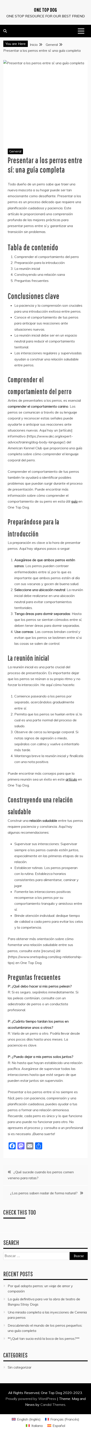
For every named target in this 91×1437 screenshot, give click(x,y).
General (15, 151)
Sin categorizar (19, 1367)
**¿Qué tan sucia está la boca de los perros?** (44, 1338)
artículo (71, 779)
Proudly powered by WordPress (31, 1398)
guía (74, 501)
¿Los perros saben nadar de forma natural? (44, 1193)
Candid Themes (52, 1404)
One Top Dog (45, 10)
